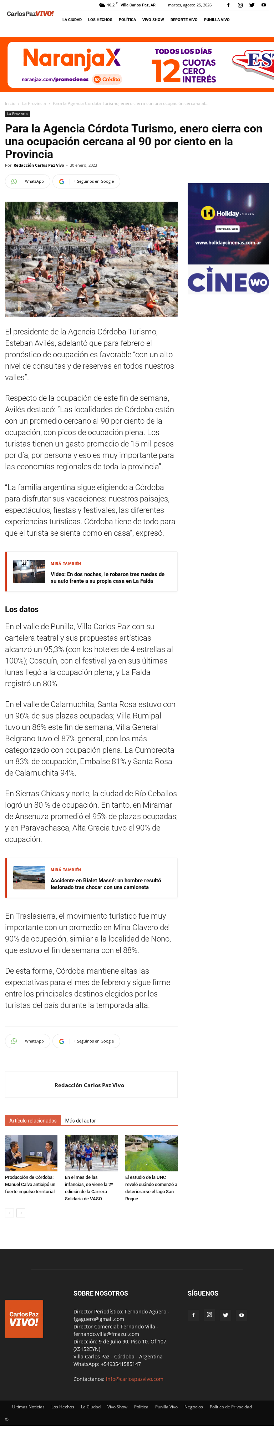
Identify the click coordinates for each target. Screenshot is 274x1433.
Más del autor (80, 1121)
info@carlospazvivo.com (134, 1379)
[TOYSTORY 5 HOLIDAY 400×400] (228, 262)
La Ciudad (72, 19)
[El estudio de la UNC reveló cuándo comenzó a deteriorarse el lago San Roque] (151, 1153)
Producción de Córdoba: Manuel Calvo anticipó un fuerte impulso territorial (30, 1184)
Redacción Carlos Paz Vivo (39, 165)
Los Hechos (100, 19)
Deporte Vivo (184, 19)
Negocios (193, 1407)
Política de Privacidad (231, 1407)
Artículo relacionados (33, 1121)
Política (127, 19)
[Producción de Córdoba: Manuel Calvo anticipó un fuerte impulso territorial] (31, 1153)
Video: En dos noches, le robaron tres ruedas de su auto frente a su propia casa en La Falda (107, 578)
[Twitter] (252, 5)
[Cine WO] (228, 290)
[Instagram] (240, 5)
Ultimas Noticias (28, 1407)
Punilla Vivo (217, 19)
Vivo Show (153, 19)
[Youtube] (263, 5)
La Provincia (34, 103)
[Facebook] (228, 5)
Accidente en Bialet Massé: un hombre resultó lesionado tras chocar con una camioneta (106, 884)
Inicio (10, 103)
